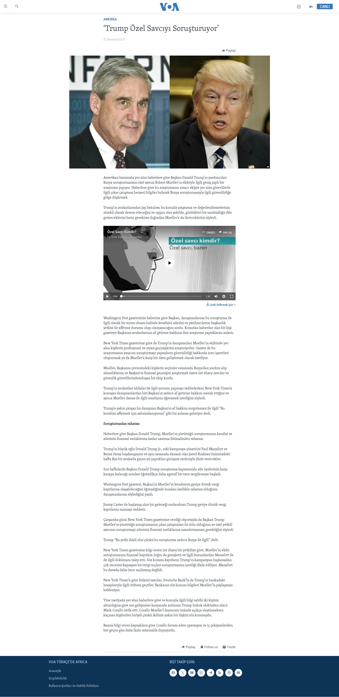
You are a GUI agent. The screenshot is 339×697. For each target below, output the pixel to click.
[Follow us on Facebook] (173, 672)
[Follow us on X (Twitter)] (182, 672)
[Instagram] (299, 7)
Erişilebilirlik (58, 678)
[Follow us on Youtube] (192, 672)
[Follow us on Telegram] (210, 672)
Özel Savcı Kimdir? (121, 232)
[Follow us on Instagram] (201, 672)
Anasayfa (55, 671)
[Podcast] (229, 672)
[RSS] (219, 672)
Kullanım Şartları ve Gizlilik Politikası (74, 686)
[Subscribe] (238, 672)
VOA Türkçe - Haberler (126, 237)
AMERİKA (110, 19)
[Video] (311, 7)
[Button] (229, 50)
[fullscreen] (232, 296)
